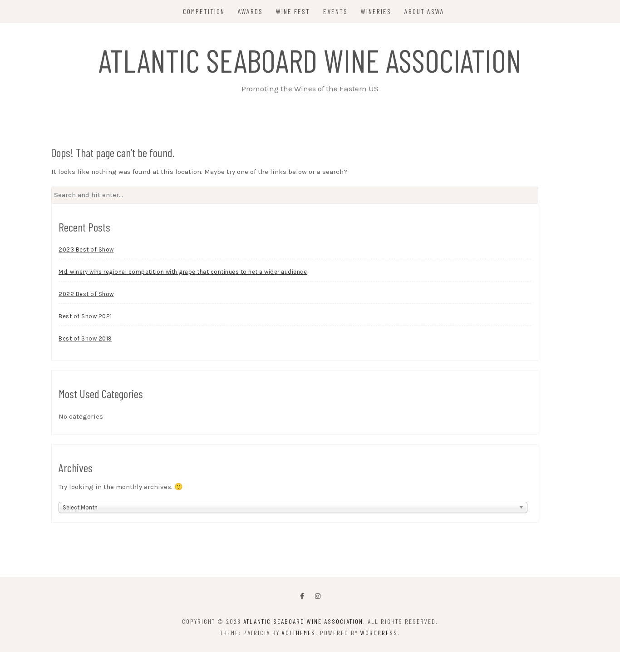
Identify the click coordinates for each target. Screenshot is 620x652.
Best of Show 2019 (85, 338)
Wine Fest (293, 11)
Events (335, 11)
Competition (204, 11)
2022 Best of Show (86, 294)
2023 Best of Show (86, 249)
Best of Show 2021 (85, 316)
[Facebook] (302, 596)
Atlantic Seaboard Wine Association (310, 60)
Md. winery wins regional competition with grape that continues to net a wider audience (183, 271)
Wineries (376, 11)
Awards (250, 11)
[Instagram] (317, 596)
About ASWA (424, 11)
